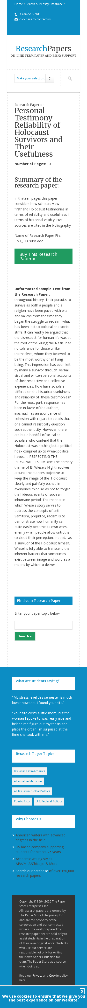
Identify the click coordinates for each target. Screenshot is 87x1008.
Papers (43, 48)
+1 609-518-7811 (29, 14)
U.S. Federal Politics (49, 801)
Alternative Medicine (28, 781)
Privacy (37, 975)
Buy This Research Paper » (38, 256)
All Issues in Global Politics (32, 791)
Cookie (54, 975)
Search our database (32, 871)
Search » (25, 636)
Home (18, 4)
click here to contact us (35, 19)
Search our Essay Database (44, 4)
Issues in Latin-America (29, 771)
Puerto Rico (22, 801)
